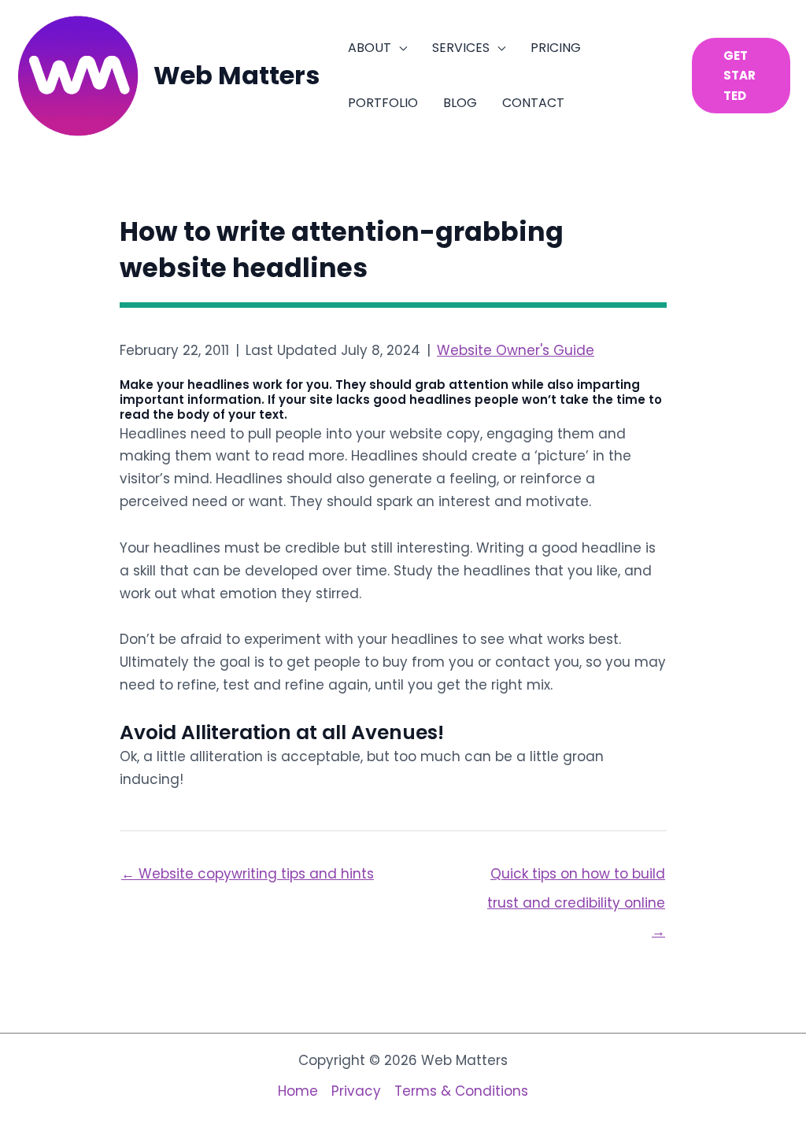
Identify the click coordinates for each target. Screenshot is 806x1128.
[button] (399, 48)
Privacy (356, 1091)
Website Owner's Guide (515, 350)
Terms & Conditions (461, 1091)
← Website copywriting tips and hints (247, 873)
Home (298, 1091)
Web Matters (236, 75)
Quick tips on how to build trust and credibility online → (576, 877)
